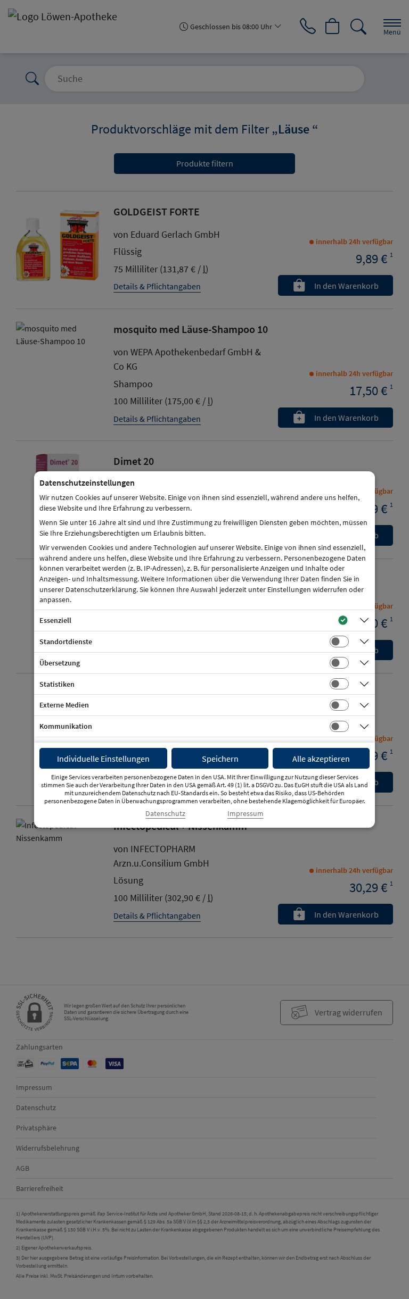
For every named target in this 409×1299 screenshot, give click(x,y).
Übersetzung (59, 663)
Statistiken (57, 684)
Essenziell (55, 620)
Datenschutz (165, 813)
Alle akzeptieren (321, 758)
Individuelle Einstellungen (103, 758)
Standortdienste (65, 641)
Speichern (220, 758)
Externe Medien (64, 705)
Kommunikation (65, 726)
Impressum (245, 813)
